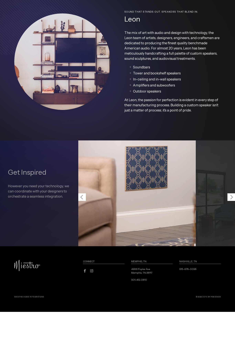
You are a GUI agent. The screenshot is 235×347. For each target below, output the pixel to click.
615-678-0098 (187, 304)
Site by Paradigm (212, 332)
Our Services (186, 9)
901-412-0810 (139, 315)
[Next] (231, 232)
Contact (209, 9)
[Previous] (82, 232)
